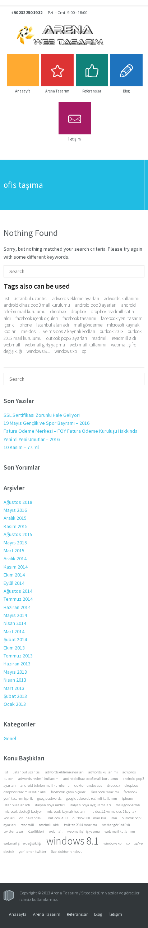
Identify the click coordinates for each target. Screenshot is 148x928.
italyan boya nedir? (50, 805)
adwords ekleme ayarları (75, 298)
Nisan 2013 (15, 680)
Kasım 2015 (16, 526)
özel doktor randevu (67, 851)
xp (84, 351)
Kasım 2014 (16, 567)
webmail (12, 345)
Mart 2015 (14, 550)
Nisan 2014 (15, 623)
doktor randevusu (88, 785)
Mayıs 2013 (15, 672)
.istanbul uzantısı (30, 298)
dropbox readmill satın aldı (25, 792)
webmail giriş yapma (45, 345)
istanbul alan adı (52, 325)
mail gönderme (88, 325)
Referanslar (77, 914)
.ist (6, 298)
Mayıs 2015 (15, 542)
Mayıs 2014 (15, 615)
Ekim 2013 (14, 647)
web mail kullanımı (88, 345)
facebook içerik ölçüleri (36, 318)
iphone (25, 325)
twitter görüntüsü (116, 825)
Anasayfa (18, 914)
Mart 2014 (14, 631)
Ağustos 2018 (18, 502)
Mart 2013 (14, 688)
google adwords (49, 798)
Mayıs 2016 (15, 510)
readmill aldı (124, 338)
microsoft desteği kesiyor (23, 811)
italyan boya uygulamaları (90, 805)
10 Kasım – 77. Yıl (21, 447)
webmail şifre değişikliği (23, 843)
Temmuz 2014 (18, 599)
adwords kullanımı (121, 298)
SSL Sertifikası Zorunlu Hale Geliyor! (42, 415)
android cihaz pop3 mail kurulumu (37, 305)
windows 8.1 (38, 351)
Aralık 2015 (15, 518)
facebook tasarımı (79, 318)
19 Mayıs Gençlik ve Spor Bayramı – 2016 (46, 423)
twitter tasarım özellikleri (24, 831)
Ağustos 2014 (18, 591)
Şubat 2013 (15, 696)
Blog (98, 914)
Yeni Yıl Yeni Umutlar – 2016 (32, 439)
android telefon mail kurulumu (45, 785)
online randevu (31, 818)
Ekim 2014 (14, 574)
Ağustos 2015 (18, 534)
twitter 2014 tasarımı (80, 825)
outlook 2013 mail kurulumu (95, 818)
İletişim (115, 914)
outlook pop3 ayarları (66, 338)
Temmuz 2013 (18, 655)
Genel (10, 738)
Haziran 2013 (17, 663)
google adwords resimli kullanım (91, 798)
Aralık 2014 (15, 558)
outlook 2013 (111, 331)
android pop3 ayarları (95, 305)
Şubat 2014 (15, 639)
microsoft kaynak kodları (66, 811)
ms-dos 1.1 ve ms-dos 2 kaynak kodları (58, 331)
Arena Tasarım (46, 914)
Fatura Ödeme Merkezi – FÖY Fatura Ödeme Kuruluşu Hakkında (71, 431)
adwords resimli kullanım (38, 778)
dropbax (58, 311)
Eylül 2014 (14, 583)
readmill (99, 338)
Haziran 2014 (17, 607)
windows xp (66, 351)
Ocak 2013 (15, 704)
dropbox (78, 311)
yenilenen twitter (32, 851)
